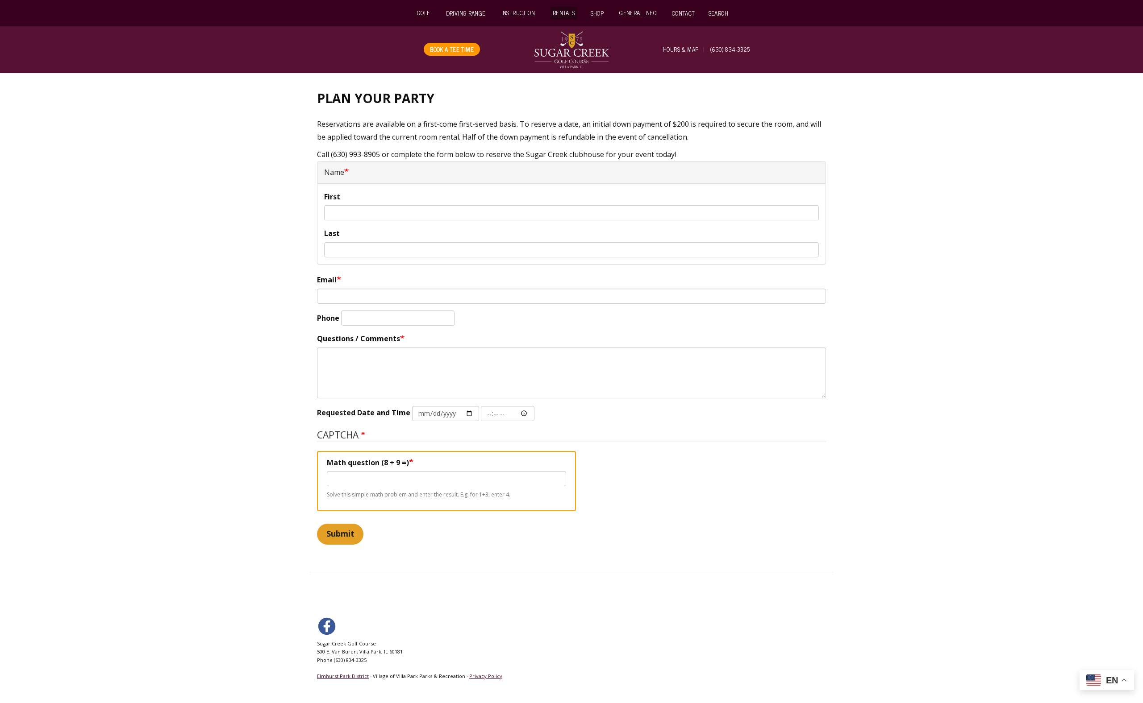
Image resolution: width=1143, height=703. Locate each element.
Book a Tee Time (452, 49)
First (332, 197)
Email (327, 280)
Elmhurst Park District (343, 676)
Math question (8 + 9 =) (368, 462)
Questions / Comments (358, 338)
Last (332, 233)
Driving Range (466, 13)
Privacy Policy (485, 676)
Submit (340, 533)
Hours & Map (680, 49)
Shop (597, 13)
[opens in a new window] (328, 625)
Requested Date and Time (363, 413)
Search (718, 13)
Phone (328, 318)
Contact (683, 13)
